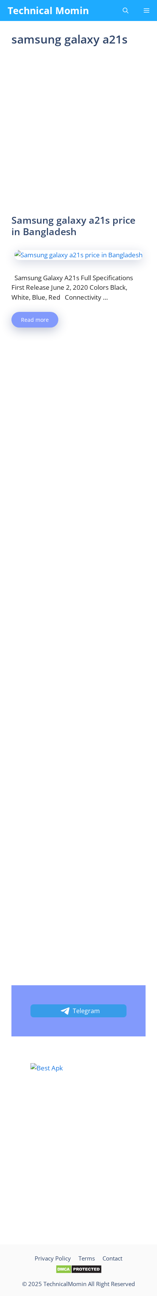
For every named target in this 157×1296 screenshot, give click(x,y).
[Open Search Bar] (125, 10)
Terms (86, 1258)
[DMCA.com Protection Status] (79, 1271)
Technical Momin (48, 10)
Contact (112, 1258)
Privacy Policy (53, 1258)
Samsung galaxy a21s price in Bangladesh (73, 225)
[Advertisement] (78, 132)
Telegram (86, 1011)
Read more (35, 319)
